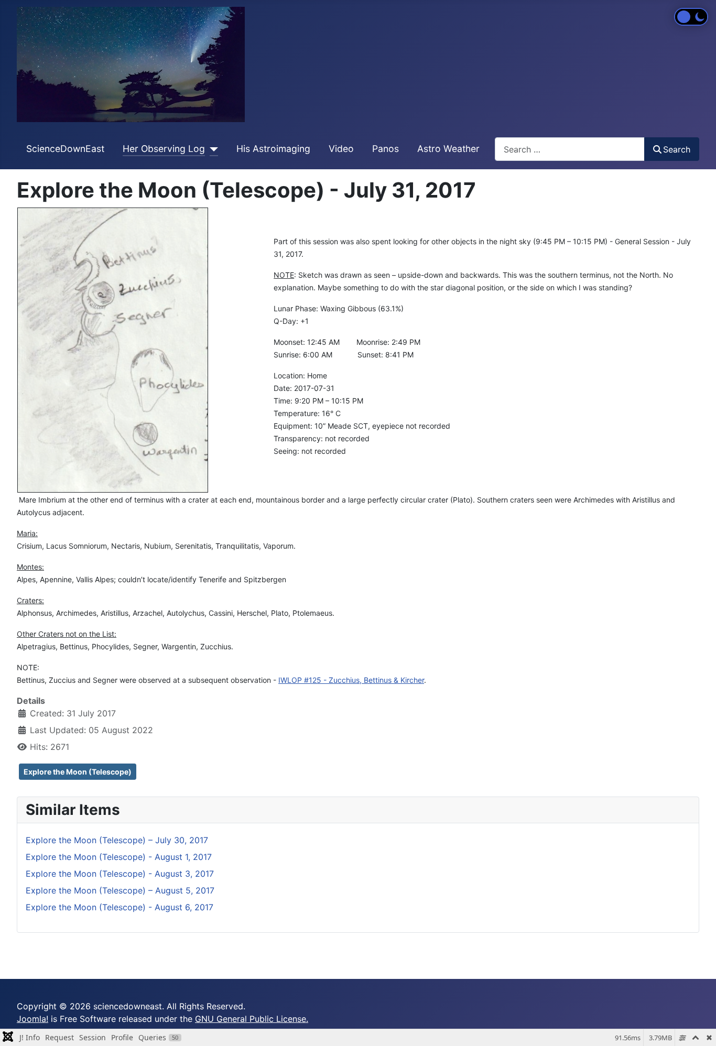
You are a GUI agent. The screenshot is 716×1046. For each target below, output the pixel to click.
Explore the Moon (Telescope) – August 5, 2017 (120, 890)
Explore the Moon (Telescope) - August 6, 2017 (119, 907)
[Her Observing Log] (211, 149)
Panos (385, 148)
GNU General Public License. (251, 1019)
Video (341, 148)
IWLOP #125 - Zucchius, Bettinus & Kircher (351, 679)
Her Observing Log (164, 148)
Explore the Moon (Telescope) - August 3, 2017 (120, 873)
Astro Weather (448, 148)
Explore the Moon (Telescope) (78, 771)
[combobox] (570, 149)
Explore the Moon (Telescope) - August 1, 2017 (119, 857)
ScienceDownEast (65, 148)
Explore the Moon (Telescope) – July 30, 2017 (117, 840)
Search (676, 149)
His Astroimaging (273, 148)
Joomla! (32, 1019)
